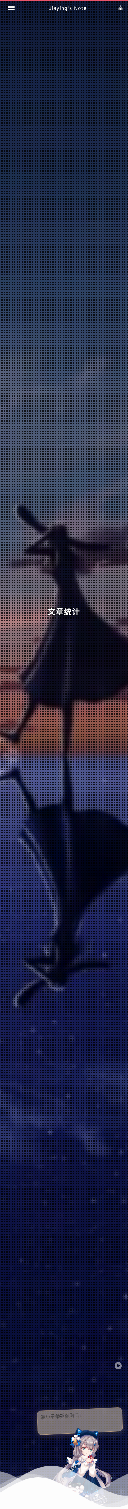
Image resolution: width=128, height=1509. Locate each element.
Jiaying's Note (68, 8)
